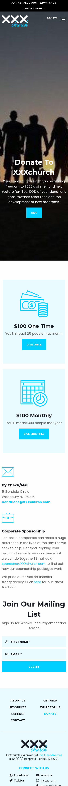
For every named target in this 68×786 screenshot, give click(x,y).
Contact (18, 720)
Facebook (20, 775)
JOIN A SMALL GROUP (24, 2)
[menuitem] (24, 3)
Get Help (50, 700)
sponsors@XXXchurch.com (24, 563)
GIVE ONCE (34, 344)
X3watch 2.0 (48, 2)
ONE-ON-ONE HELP (34, 8)
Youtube (46, 775)
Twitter (18, 780)
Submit (34, 666)
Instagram (47, 780)
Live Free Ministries (50, 755)
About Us (18, 700)
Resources (17, 707)
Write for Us (50, 707)
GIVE (34, 213)
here (37, 582)
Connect (18, 713)
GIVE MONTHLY (34, 434)
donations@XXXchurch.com (26, 502)
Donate (52, 18)
